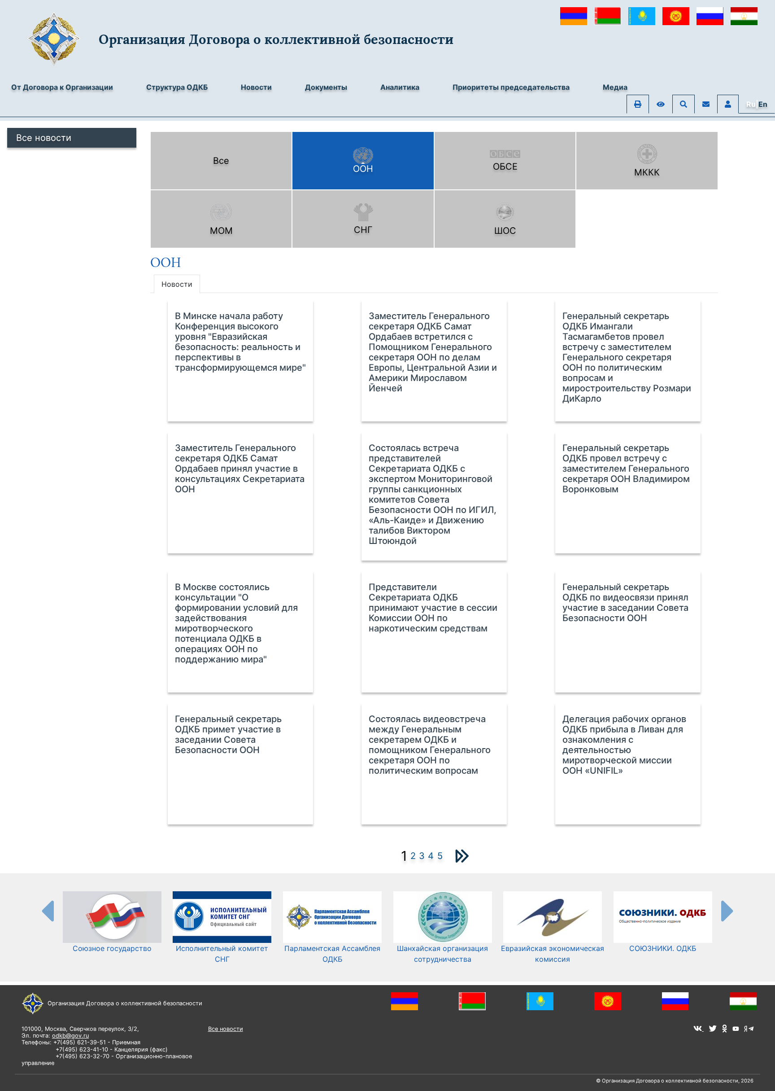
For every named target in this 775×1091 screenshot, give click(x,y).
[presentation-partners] (47, 911)
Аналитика (399, 87)
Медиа (615, 87)
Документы (326, 87)
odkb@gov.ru (70, 1035)
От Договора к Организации (62, 87)
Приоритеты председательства (511, 87)
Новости (256, 87)
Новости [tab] (176, 284)
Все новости (43, 137)
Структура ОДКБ (177, 87)
